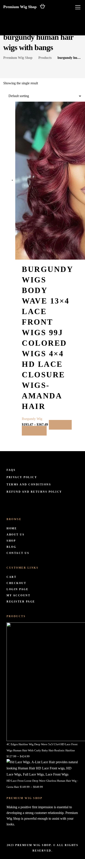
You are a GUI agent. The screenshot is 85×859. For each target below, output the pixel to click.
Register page (21, 601)
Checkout (16, 583)
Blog (11, 546)
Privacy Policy (22, 477)
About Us (15, 534)
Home (12, 528)
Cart (11, 577)
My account (18, 595)
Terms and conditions (29, 484)
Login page (17, 589)
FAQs (11, 470)
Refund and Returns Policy (34, 491)
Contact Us (18, 553)
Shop (11, 540)
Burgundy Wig (32, 419)
